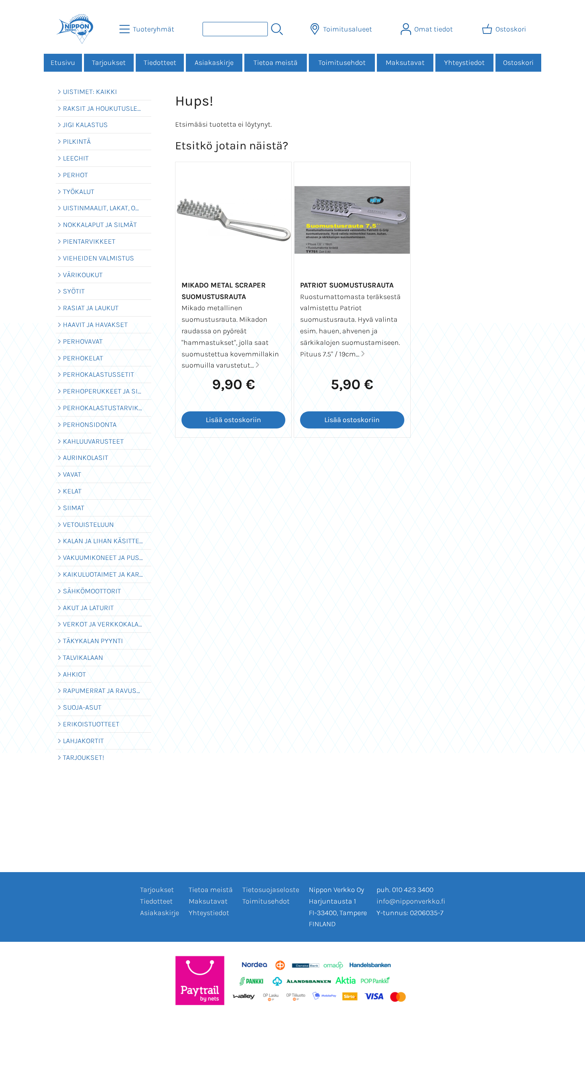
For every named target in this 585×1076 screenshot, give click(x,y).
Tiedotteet (160, 62)
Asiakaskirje (214, 62)
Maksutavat (405, 62)
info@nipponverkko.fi (410, 901)
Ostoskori (518, 62)
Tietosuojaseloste (270, 889)
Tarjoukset (109, 62)
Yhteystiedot (464, 62)
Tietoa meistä (276, 62)
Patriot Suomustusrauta (347, 285)
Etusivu (63, 62)
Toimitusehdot (342, 62)
